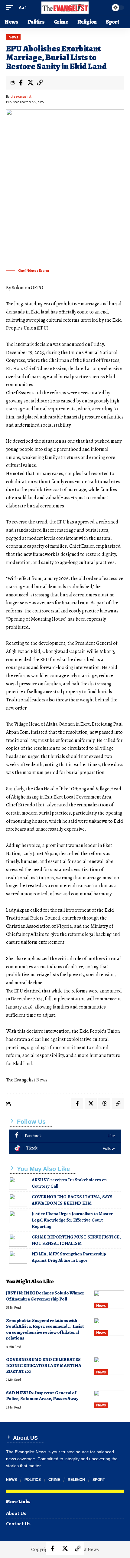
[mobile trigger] (11, 8)
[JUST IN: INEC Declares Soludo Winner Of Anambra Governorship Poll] (109, 1299)
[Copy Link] (39, 82)
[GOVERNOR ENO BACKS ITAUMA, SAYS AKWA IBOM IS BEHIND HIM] (18, 1200)
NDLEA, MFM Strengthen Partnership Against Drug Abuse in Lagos (69, 1257)
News (13, 37)
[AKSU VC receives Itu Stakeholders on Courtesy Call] (18, 1183)
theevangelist (21, 96)
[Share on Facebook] (21, 82)
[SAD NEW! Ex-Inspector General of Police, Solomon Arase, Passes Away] (109, 1399)
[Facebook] (65, 1136)
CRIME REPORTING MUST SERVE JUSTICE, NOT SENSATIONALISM (76, 1240)
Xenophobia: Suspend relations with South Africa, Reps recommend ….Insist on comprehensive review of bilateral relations (45, 1329)
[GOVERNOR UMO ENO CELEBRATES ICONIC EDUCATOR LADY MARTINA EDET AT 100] (109, 1366)
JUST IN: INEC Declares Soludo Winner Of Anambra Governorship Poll (45, 1296)
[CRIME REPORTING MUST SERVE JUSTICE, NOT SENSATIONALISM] (18, 1240)
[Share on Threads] (104, 1103)
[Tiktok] (65, 1148)
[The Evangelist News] (65, 8)
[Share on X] (30, 82)
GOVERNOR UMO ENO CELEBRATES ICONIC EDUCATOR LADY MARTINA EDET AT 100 (43, 1365)
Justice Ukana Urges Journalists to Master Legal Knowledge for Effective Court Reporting (72, 1220)
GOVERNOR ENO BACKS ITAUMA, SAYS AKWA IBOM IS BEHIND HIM (72, 1200)
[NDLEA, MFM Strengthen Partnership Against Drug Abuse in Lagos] (18, 1257)
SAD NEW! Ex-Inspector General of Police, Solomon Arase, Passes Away (42, 1396)
